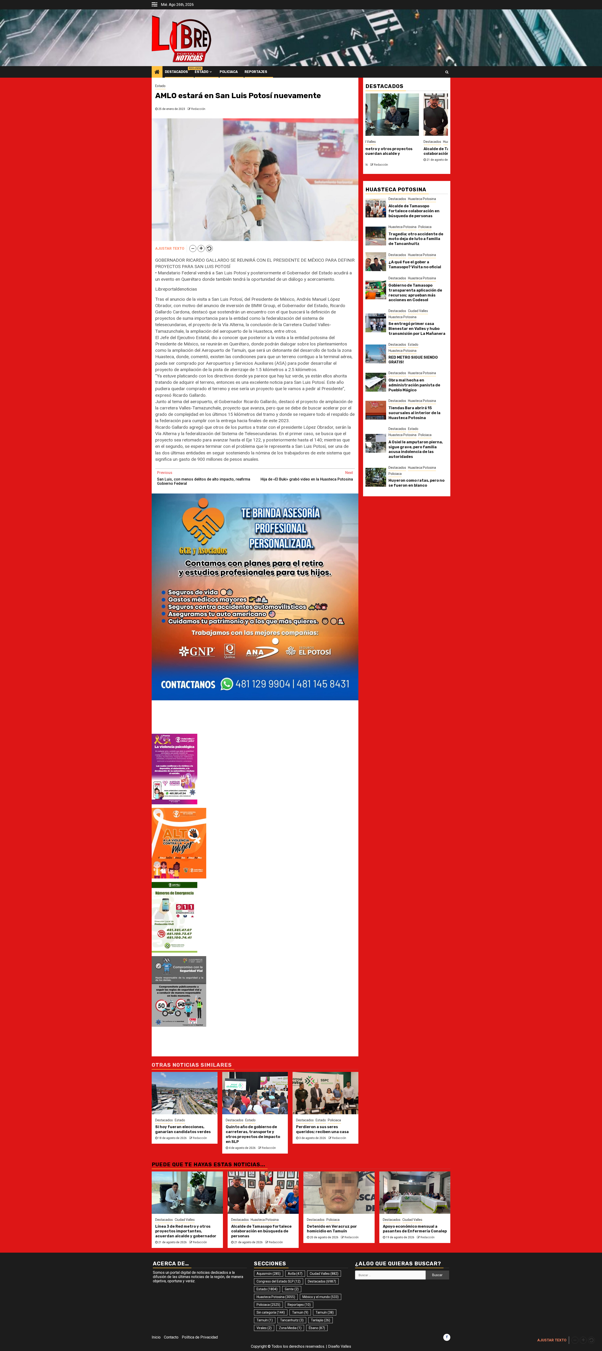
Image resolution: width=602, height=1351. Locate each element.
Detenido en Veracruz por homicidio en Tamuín (332, 1229)
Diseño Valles (339, 1346)
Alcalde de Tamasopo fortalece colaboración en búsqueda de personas (414, 211)
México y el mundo (320, 1297)
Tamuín (325, 1312)
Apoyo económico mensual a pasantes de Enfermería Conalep (415, 1229)
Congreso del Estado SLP (279, 1281)
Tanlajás (320, 1320)
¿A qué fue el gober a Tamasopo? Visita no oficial (414, 264)
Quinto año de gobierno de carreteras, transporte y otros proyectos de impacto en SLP (253, 1134)
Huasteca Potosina (422, 199)
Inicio (156, 1337)
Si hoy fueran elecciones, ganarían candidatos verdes (183, 1129)
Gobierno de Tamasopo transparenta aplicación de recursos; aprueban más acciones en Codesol (415, 292)
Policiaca (229, 72)
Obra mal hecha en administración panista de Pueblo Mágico (414, 385)
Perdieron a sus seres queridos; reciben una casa (322, 1129)
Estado (201, 72)
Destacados (176, 72)
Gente (292, 1289)
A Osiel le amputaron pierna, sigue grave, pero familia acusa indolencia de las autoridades (415, 449)
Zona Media (290, 1328)
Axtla (295, 1273)
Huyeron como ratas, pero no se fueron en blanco (416, 483)
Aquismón (269, 1273)
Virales (264, 1328)
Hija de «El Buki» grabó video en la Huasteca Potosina (307, 476)
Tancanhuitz (292, 1320)
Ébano (317, 1328)
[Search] (447, 72)
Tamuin (300, 1312)
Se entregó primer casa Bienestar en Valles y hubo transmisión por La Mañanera (416, 328)
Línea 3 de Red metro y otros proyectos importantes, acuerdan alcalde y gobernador (374, 154)
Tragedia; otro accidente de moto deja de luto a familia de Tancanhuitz (415, 239)
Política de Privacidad (200, 1337)
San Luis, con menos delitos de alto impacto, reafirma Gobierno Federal (203, 478)
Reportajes (256, 72)
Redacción (198, 109)
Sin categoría (271, 1312)
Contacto (171, 1337)
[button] (192, 248)
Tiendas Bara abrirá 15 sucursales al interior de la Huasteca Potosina (414, 413)
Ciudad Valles (366, 142)
